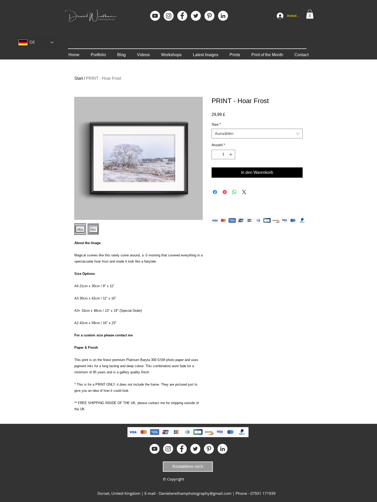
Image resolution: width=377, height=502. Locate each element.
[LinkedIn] (223, 16)
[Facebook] (182, 16)
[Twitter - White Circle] (196, 16)
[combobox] (257, 133)
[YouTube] (155, 16)
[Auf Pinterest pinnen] (225, 192)
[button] (310, 14)
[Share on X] (244, 192)
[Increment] (231, 154)
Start (78, 78)
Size (216, 124)
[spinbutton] (223, 154)
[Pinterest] (209, 16)
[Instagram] (169, 16)
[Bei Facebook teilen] (215, 192)
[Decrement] (215, 154)
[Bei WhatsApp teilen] (234, 192)
